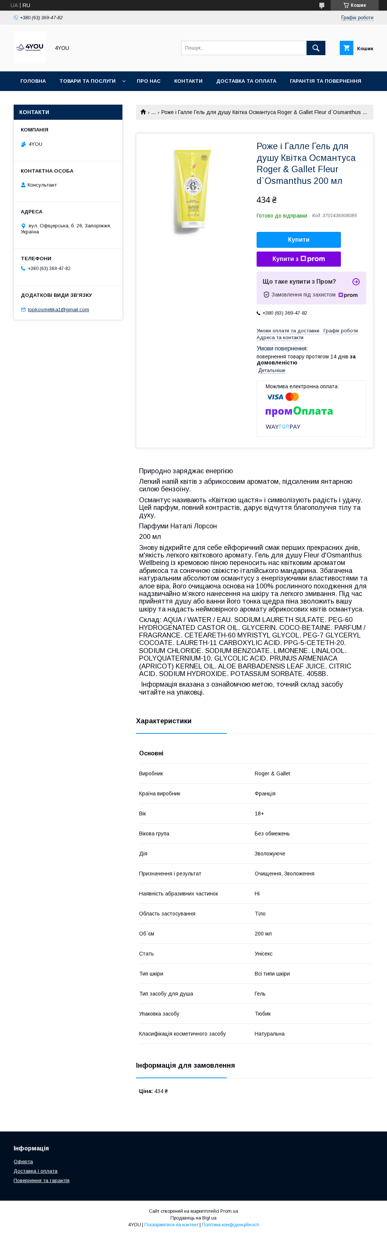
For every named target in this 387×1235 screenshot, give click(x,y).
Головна (33, 81)
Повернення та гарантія (42, 1180)
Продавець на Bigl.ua (193, 1218)
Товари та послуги (87, 81)
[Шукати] (316, 48)
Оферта (23, 1161)
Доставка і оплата (35, 1171)
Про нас (149, 81)
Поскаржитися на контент (171, 1224)
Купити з (285, 259)
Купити (299, 239)
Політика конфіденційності (230, 1224)
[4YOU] (30, 62)
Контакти (188, 81)
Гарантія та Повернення (325, 81)
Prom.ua (229, 1211)
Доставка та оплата (246, 81)
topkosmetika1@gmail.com (58, 309)
